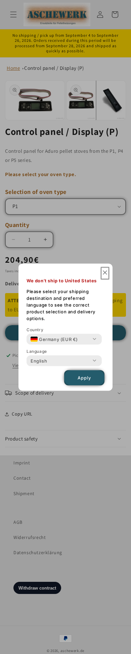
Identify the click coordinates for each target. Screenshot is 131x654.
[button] (104, 273)
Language (37, 350)
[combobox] (54, 339)
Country (35, 329)
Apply (84, 377)
